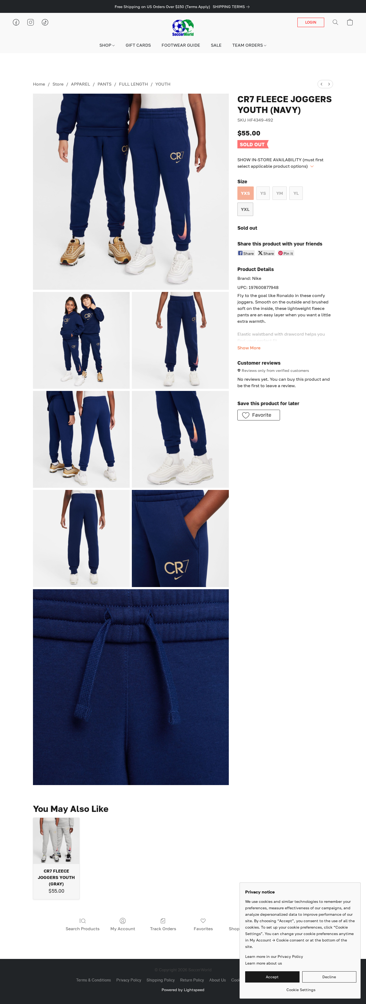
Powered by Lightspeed (183, 989)
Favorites (203, 928)
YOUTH (162, 84)
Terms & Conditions (93, 980)
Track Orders (163, 928)
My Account (122, 928)
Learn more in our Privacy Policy (274, 956)
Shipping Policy (161, 980)
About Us (217, 980)
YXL (245, 209)
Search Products (82, 928)
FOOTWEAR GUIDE (181, 45)
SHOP (105, 45)
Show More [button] (248, 347)
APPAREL (80, 84)
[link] (232, 6)
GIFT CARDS (138, 45)
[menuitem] (321, 84)
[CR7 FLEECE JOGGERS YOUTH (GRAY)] (56, 841)
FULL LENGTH (133, 84)
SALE (216, 45)
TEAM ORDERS (248, 45)
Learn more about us (263, 963)
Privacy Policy (128, 980)
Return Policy (192, 980)
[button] (183, 27)
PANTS (104, 84)
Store (58, 84)
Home (39, 84)
